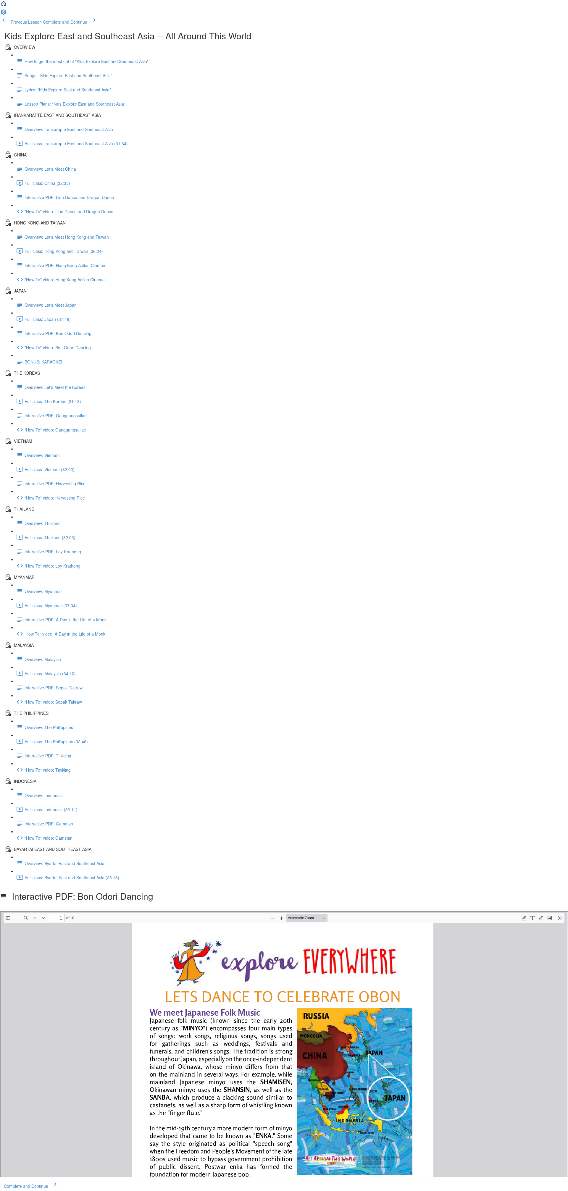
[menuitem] (3, 14)
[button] (3, 5)
